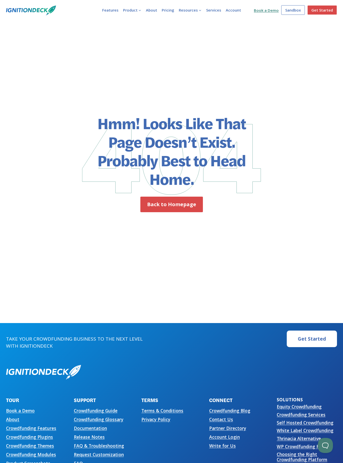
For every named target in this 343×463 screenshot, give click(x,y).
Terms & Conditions (162, 411)
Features (110, 10)
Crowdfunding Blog (229, 411)
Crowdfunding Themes (30, 446)
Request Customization (99, 454)
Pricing (168, 10)
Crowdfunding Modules (31, 454)
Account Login (224, 437)
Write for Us (222, 446)
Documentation (90, 428)
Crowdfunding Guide (96, 411)
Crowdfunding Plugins (29, 437)
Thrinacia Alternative (299, 438)
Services (213, 10)
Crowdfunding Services (301, 415)
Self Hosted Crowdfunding (305, 423)
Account (233, 10)
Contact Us (221, 419)
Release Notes (89, 437)
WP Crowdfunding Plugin (303, 446)
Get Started (322, 10)
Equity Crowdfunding (299, 407)
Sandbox (293, 10)
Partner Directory (227, 428)
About (151, 10)
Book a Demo (266, 10)
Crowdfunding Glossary (98, 419)
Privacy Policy (155, 419)
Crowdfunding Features (31, 428)
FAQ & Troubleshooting (99, 446)
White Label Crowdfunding (305, 430)
